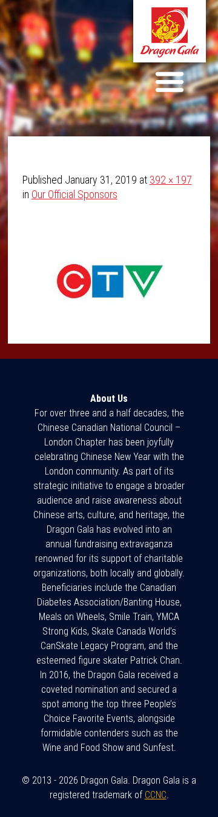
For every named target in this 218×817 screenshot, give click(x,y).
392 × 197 (171, 179)
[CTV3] (109, 321)
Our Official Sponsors (74, 194)
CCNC (156, 795)
